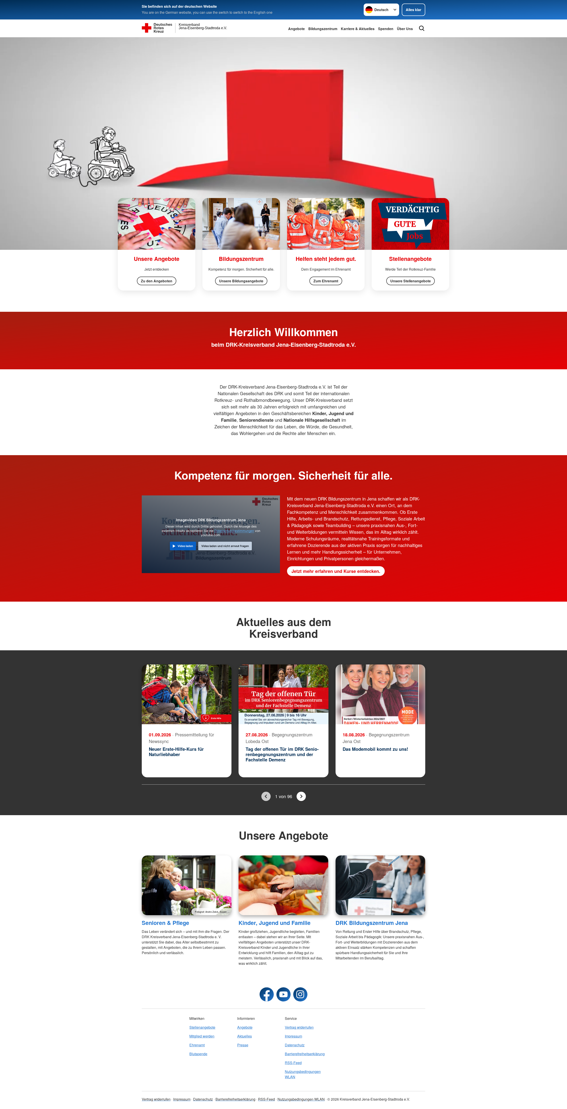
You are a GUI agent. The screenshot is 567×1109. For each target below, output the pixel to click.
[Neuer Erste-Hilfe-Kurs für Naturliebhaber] (186, 694)
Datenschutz (295, 1044)
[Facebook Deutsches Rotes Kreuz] (267, 994)
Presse (242, 1044)
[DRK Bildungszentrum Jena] (380, 885)
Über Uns (405, 28)
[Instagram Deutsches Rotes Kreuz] (300, 994)
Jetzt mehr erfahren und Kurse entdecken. (335, 571)
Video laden (185, 546)
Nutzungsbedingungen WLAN (303, 1074)
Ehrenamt (197, 1044)
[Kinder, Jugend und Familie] (283, 885)
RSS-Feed (293, 1062)
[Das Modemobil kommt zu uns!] (380, 694)
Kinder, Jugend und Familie (275, 923)
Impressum (293, 1036)
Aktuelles (244, 1036)
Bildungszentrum (322, 28)
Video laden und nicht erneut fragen (225, 546)
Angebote (296, 28)
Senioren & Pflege (165, 923)
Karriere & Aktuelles (358, 28)
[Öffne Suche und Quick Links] (421, 28)
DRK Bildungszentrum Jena (372, 923)
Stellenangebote (202, 1027)
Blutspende (198, 1053)
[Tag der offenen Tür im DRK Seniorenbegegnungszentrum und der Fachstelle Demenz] (283, 694)
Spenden (385, 28)
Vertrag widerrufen (299, 1027)
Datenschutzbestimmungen (234, 531)
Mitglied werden (201, 1036)
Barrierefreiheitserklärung (305, 1053)
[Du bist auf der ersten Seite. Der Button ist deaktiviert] (266, 796)
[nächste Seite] (301, 796)
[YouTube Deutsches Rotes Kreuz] (283, 994)
